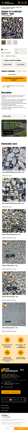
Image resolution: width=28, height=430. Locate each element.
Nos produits (4, 405)
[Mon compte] (22, 2)
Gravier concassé (10, 7)
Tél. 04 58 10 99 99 (8, 387)
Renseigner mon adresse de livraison (14, 79)
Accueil (3, 7)
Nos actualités (5, 408)
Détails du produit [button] (7, 116)
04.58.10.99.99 (21, 347)
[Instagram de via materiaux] (23, 370)
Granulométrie (7, 52)
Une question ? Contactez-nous (11, 392)
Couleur (6, 49)
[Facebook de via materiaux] (21, 370)
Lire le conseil (8, 132)
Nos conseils (4, 410)
